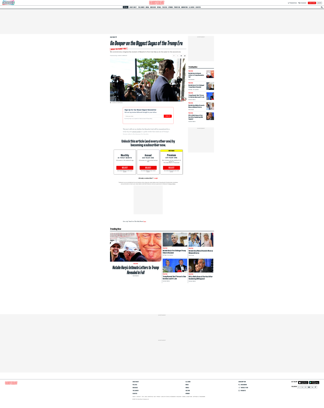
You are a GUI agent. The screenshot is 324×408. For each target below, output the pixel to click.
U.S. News (191, 7)
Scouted (198, 7)
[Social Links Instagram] (305, 387)
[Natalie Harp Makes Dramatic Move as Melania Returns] (210, 109)
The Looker (141, 7)
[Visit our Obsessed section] (14, 2)
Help (155, 396)
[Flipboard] (315, 387)
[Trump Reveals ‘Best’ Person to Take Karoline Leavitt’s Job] (210, 99)
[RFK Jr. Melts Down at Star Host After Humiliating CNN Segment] (210, 119)
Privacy (158, 396)
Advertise (150, 396)
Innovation (184, 7)
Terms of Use (142, 118)
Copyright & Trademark (199, 396)
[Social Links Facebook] (299, 387)
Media (147, 7)
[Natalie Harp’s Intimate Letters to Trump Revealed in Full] (210, 77)
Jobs (145, 396)
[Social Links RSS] (312, 387)
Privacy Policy (149, 118)
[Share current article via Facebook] (173, 55)
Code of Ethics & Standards (168, 396)
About (134, 396)
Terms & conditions (187, 396)
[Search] (322, 7)
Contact (138, 396)
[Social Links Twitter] (302, 387)
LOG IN (319, 3)
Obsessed (153, 7)
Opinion (170, 7)
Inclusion (178, 396)
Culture (188, 390)
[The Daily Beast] (157, 2)
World (187, 387)
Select (125, 168)
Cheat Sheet (133, 7)
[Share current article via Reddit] (184, 55)
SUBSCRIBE (312, 3)
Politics (164, 7)
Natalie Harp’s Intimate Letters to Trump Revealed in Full (135, 270)
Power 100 (177, 7)
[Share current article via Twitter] (177, 55)
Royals (159, 7)
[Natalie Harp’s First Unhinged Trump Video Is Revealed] (210, 89)
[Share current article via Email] (181, 55)
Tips (143, 396)
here (144, 221)
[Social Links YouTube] (309, 387)
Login (156, 178)
